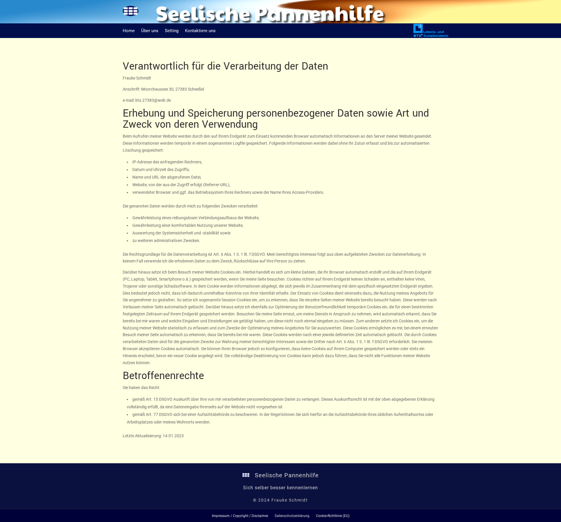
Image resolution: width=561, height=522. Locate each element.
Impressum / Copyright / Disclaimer (240, 516)
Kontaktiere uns (200, 31)
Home (129, 31)
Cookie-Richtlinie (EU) (332, 516)
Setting (172, 31)
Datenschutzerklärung (292, 516)
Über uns (149, 31)
